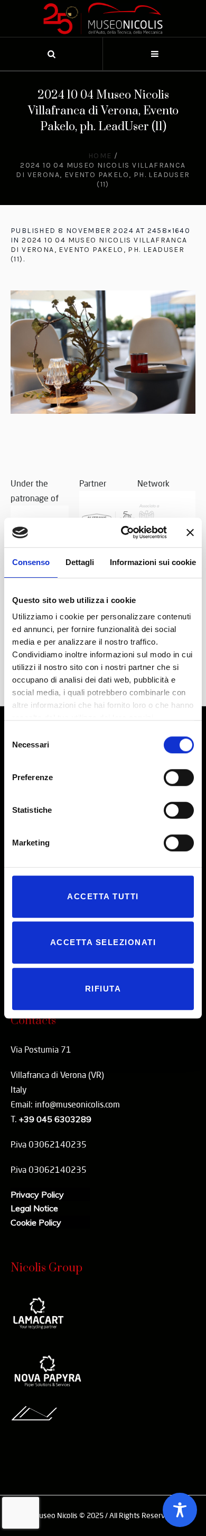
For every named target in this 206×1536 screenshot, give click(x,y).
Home (100, 155)
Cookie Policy (36, 1222)
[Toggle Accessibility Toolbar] (180, 1510)
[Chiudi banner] (190, 532)
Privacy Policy (37, 1194)
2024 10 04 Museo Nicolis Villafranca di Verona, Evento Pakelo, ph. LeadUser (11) (99, 250)
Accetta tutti (103, 896)
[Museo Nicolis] (103, 18)
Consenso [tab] (31, 562)
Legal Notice (34, 1208)
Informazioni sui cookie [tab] (153, 562)
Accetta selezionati (103, 942)
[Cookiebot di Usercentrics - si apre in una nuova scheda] (125, 532)
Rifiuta (103, 988)
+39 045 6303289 (54, 1119)
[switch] (179, 777)
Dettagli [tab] (79, 562)
